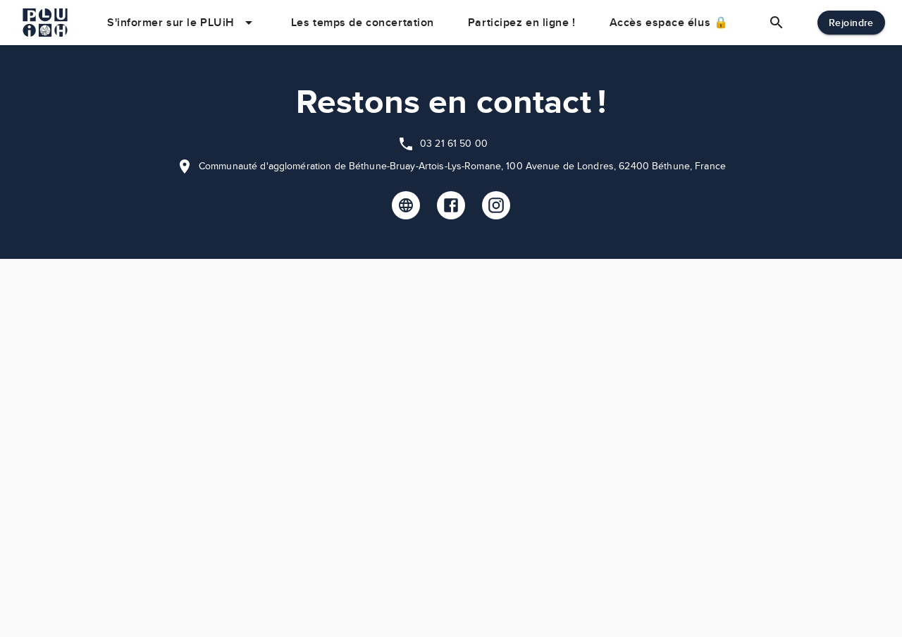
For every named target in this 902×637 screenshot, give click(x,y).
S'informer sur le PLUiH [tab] (171, 22)
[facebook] (451, 205)
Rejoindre (851, 23)
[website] (405, 205)
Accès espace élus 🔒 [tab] (669, 22)
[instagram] (496, 205)
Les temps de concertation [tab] (362, 22)
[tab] (776, 22)
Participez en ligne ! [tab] (522, 22)
